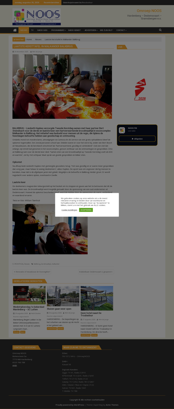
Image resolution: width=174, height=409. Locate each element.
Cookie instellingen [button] (69, 210)
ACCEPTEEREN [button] (86, 210)
